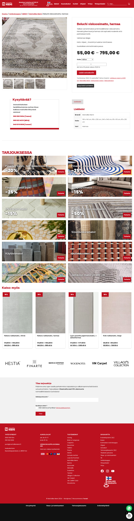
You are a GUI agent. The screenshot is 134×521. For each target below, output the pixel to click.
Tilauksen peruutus (106, 453)
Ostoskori (103, 448)
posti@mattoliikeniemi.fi (13, 444)
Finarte (69, 450)
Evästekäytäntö (103, 506)
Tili (101, 458)
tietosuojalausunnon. (63, 408)
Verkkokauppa (15, 14)
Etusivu (5, 14)
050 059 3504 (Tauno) (22, 116)
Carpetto (70, 443)
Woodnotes (71, 483)
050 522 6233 (9, 440)
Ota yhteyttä (31, 506)
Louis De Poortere (73, 458)
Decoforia (70, 445)
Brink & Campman (73, 440)
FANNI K (69, 448)
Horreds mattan (72, 455)
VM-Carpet (71, 478)
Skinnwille (70, 468)
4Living (69, 438)
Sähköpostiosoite (42, 397)
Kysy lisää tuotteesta (85, 86)
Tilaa (40, 414)
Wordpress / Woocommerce (76, 499)
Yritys (102, 465)
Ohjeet (102, 445)
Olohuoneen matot (97, 81)
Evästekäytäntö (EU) (107, 438)
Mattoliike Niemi (35, 14)
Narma (69, 463)
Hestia (69, 453)
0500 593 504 (9, 438)
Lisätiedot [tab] (77, 102)
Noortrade (70, 465)
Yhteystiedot (104, 463)
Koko (79, 59)
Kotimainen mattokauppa (109, 443)
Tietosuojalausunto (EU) (108, 450)
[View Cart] (129, 4)
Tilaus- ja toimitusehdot (108, 455)
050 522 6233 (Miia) (21, 120)
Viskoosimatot (109, 81)
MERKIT (25, 14)
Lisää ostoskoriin (86, 72)
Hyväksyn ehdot (41, 406)
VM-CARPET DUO (72, 481)
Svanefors (70, 470)
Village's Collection (73, 476)
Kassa (102, 440)
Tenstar (69, 473)
